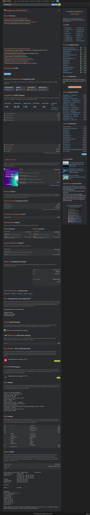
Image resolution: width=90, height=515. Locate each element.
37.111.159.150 (66, 151)
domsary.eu (7, 293)
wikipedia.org (68, 39)
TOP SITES (18, 1)
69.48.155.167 (66, 130)
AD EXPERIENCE (38, 1)
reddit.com (80, 33)
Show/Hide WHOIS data (72, 191)
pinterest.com (69, 41)
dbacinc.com (66, 63)
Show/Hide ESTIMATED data (73, 186)
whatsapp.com (81, 41)
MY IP (58, 1)
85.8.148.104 (66, 142)
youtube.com (80, 28)
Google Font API (32, 89)
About (51, 513)
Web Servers (42, 87)
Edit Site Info (7, 74)
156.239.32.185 (66, 137)
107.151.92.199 (66, 140)
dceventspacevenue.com (69, 48)
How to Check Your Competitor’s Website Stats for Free (77, 177)
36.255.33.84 (66, 133)
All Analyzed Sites (38, 513)
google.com (68, 28)
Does (17, 299)
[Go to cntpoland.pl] (27, 10)
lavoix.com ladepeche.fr (69, 111)
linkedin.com (80, 35)
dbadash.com (66, 60)
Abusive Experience (14, 243)
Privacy (47, 513)
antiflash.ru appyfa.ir (69, 104)
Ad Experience (12, 222)
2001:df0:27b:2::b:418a (69, 139)
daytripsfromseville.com (69, 58)
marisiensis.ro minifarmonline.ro (71, 100)
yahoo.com (80, 37)
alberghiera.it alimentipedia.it (71, 109)
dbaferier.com (66, 53)
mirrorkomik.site (67, 51)
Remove (68, 194)
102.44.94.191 (66, 148)
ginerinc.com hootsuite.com (71, 107)
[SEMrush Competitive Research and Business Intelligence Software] (10, 160)
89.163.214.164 (66, 144)
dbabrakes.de (66, 62)
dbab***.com (66, 56)
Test (59, 377)
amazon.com (80, 31)
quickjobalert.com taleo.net (70, 116)
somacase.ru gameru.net (70, 120)
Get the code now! (74, 207)
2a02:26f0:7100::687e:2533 (70, 128)
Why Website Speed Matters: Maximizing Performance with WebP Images (76, 164)
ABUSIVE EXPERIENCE (45, 1)
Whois (9, 452)
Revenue (9, 191)
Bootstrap (8, 89)
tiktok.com (68, 33)
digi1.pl (25, 293)
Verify (12, 367)
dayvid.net (65, 65)
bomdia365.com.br (67, 69)
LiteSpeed (42, 89)
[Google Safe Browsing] (5, 330)
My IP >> (84, 154)
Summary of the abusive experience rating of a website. (17, 246)
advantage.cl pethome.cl (70, 95)
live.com (79, 39)
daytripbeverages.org (68, 67)
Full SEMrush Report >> (55, 185)
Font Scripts (31, 87)
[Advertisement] (32, 36)
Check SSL (57, 361)
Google (12, 322)
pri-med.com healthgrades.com (71, 112)
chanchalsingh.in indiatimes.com (72, 102)
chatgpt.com (68, 37)
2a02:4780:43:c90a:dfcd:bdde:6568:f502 (73, 149)
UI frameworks (9, 87)
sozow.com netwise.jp (69, 105)
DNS (8, 416)
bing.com (67, 35)
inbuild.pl (30, 293)
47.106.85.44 (66, 132)
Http (8, 382)
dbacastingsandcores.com (69, 55)
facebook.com (69, 29)
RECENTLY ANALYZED (25, 1)
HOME (15, 1)
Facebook (20, 89)
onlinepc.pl (13, 293)
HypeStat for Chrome (75, 87)
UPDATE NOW (75, 14)
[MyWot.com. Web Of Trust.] (5, 335)
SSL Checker (17, 349)
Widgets (18, 87)
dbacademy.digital (67, 72)
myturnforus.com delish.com (71, 114)
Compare (55, 4)
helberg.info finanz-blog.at (70, 98)
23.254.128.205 (67, 126)
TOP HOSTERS (32, 1)
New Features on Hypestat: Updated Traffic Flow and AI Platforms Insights (76, 170)
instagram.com (81, 29)
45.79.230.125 (66, 146)
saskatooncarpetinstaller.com (70, 49)
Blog (44, 513)
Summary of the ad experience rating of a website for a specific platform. (21, 225)
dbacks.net (66, 70)
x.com (67, 31)
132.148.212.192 (67, 135)
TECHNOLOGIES (53, 1)
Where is (15, 262)
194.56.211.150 (29, 60)
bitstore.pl (20, 293)
